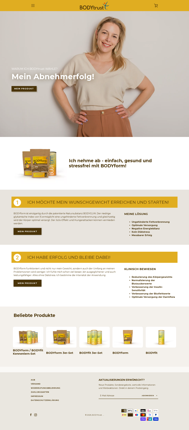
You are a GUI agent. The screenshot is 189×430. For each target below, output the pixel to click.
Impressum (37, 396)
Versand (36, 384)
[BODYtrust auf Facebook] (30, 414)
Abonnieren (148, 396)
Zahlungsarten (40, 392)
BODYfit (151, 353)
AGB (33, 380)
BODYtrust (97, 415)
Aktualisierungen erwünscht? (122, 379)
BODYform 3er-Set (59, 353)
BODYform (120, 353)
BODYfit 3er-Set (90, 353)
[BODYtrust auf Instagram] (35, 414)
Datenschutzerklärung (45, 400)
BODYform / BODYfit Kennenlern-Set (28, 352)
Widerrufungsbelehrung (45, 388)
